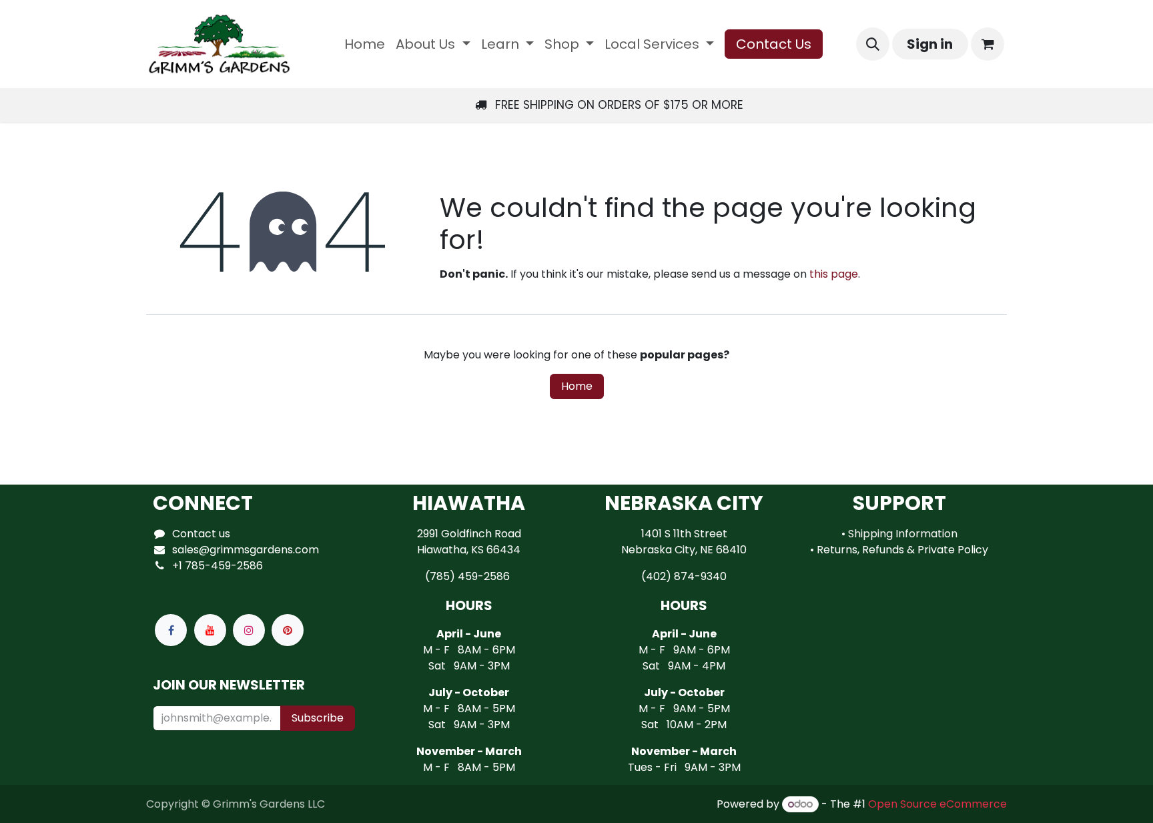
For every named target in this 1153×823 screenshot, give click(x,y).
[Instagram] (249, 630)
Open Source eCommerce (937, 804)
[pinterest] (288, 630)
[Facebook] (171, 630)
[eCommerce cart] (987, 44)
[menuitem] (364, 44)
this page (833, 274)
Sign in (930, 44)
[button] (872, 44)
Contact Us (773, 44)
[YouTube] (210, 630)
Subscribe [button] (318, 718)
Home (577, 386)
